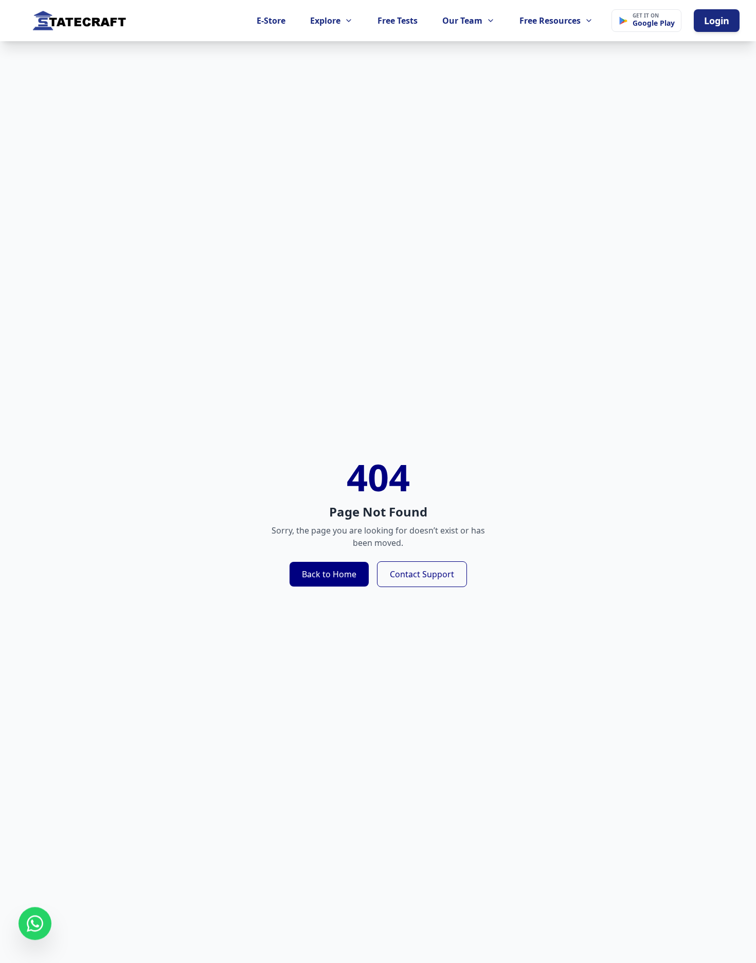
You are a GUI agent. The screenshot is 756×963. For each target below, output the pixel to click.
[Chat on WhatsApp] (35, 924)
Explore (325, 20)
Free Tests (397, 20)
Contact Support (422, 574)
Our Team (462, 20)
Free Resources (550, 20)
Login (716, 20)
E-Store (271, 20)
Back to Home (329, 574)
